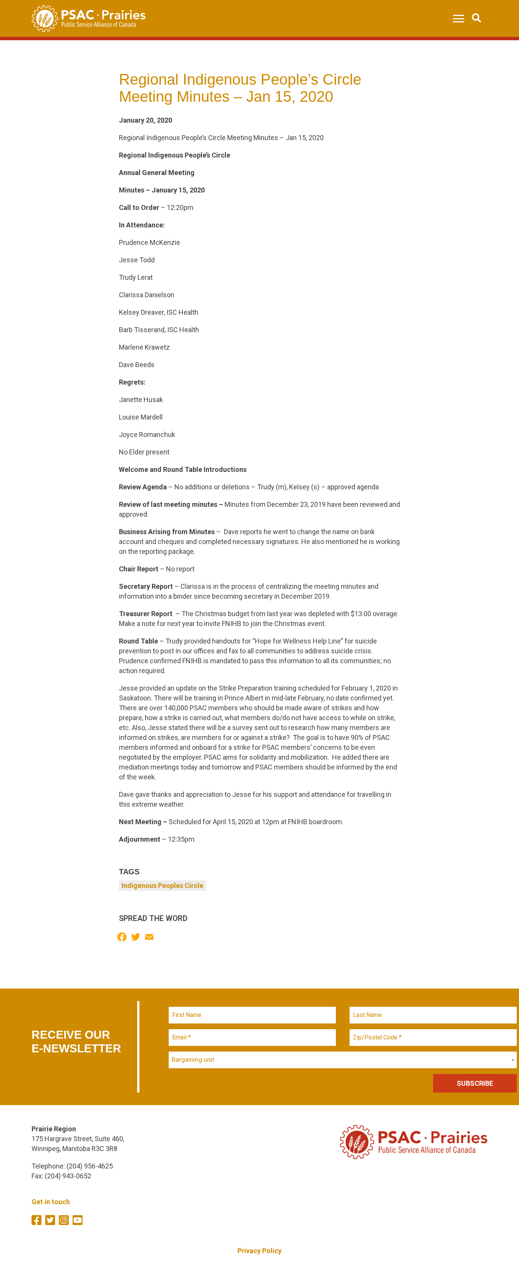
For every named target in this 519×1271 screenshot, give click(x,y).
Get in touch (51, 1202)
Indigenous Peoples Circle (162, 885)
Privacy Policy (259, 1251)
